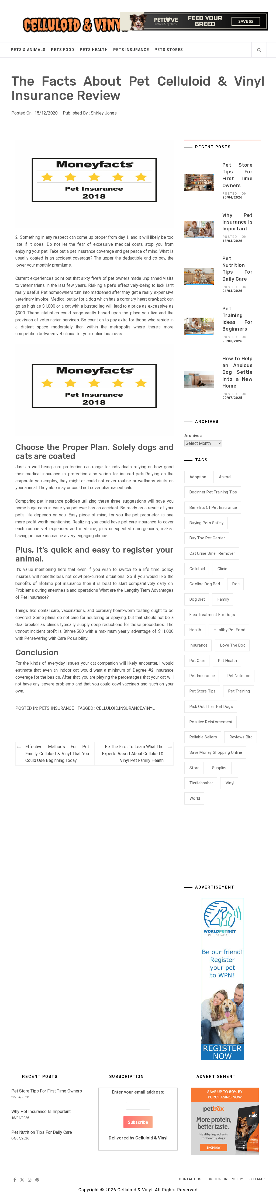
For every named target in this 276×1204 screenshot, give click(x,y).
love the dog (233, 645)
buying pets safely (206, 522)
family (223, 599)
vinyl (149, 708)
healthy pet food (229, 629)
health (195, 629)
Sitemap (257, 1179)
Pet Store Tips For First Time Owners (46, 1091)
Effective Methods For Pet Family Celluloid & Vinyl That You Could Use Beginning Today (57, 753)
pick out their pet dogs (211, 706)
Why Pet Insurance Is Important (237, 222)
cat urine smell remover (212, 553)
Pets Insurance (131, 50)
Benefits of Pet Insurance (213, 507)
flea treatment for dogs (212, 614)
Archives (193, 435)
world (194, 798)
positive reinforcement (211, 721)
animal (225, 477)
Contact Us (190, 1179)
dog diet (197, 599)
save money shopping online (215, 752)
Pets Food (62, 50)
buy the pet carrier (207, 538)
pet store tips (202, 691)
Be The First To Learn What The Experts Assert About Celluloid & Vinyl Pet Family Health (133, 753)
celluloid (107, 708)
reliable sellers (203, 737)
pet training (239, 691)
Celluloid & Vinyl (151, 1138)
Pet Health (227, 660)
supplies (219, 767)
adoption (197, 477)
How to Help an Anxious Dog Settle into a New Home (237, 372)
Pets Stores (168, 50)
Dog (236, 583)
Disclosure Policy (225, 1179)
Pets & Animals (28, 50)
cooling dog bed (204, 583)
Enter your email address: (138, 1115)
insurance (130, 708)
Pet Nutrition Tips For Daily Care (41, 1132)
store (194, 767)
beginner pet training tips (213, 492)
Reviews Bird (241, 737)
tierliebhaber (201, 783)
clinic (222, 568)
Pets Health (94, 50)
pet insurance (202, 675)
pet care (197, 660)
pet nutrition (238, 675)
